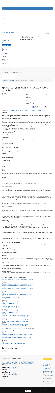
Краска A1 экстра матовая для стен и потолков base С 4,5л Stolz (17, 294)
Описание (5, 110)
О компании (5, 3)
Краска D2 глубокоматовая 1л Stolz (10, 303)
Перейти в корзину (4, 61)
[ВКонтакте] (33, 107)
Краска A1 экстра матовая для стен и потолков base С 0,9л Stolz (17, 285)
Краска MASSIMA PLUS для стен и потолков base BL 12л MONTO (17, 330)
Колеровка (5, 12)
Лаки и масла (23, 364)
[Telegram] (37, 107)
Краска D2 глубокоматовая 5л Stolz (10, 312)
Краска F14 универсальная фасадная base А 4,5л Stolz (15, 316)
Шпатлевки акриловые (17, 72)
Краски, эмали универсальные (27, 362)
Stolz (36, 102)
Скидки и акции (6, 18)
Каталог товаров (6, 6)
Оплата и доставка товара (32, 105)
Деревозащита (42, 69)
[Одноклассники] (35, 107)
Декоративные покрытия (22, 69)
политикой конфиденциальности (42, 389)
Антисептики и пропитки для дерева (28, 363)
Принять (28, 390)
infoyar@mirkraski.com (6, 42)
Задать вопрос (19, 110)
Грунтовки (11, 69)
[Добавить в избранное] (45, 107)
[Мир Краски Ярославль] (8, 32)
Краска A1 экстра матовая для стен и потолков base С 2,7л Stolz (17, 290)
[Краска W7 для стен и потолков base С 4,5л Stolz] (14, 94)
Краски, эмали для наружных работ (28, 361)
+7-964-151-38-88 (5, 40)
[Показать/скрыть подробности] (2, 50)
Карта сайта (45, 362)
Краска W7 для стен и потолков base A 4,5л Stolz (13, 343)
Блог (4, 24)
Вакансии (5, 30)
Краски (4, 69)
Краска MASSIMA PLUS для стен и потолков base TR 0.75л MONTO (17, 334)
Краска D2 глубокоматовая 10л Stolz (10, 299)
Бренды (4, 9)
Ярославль (47, 33)
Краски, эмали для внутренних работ (28, 359)
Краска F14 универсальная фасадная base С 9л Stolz (14, 325)
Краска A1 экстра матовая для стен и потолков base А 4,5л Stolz (17, 281)
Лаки (49, 69)
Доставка (33, 110)
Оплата (27, 110)
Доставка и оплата (7, 15)
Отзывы (4, 21)
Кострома (47, 32)
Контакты (5, 27)
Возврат (40, 110)
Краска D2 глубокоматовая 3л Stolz (10, 307)
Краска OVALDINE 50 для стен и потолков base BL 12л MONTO (16, 339)
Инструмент (6, 72)
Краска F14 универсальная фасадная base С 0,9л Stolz (15, 321)
